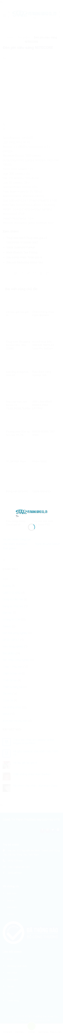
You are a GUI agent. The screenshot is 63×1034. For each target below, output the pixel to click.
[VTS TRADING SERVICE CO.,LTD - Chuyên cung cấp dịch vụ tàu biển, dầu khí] (31, 511)
